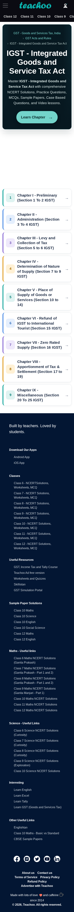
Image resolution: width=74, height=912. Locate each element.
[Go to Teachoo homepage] (35, 5)
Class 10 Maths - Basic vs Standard (36, 833)
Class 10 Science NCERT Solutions (37, 771)
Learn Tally (21, 801)
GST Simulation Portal (28, 590)
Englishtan (20, 827)
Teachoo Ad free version (29, 572)
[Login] (65, 5)
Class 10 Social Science (29, 627)
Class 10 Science (25, 616)
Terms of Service (26, 877)
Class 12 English (25, 639)
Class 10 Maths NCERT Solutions (35, 698)
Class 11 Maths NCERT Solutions (35, 704)
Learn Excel (21, 795)
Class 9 (60, 16)
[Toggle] (6, 6)
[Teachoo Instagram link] (27, 858)
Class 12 (10, 16)
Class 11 (27, 16)
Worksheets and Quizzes (30, 578)
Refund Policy (37, 881)
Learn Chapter (37, 117)
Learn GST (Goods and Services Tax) (37, 807)
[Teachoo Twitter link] (37, 858)
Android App (22, 457)
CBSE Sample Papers (28, 839)
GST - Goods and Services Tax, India (37, 33)
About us (28, 872)
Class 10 (43, 16)
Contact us (44, 872)
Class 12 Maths (24, 633)
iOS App (19, 462)
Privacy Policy (50, 877)
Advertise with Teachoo (37, 885)
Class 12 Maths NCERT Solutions (35, 710)
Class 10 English (25, 622)
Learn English (23, 789)
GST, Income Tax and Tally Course (36, 567)
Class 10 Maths (24, 610)
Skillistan (20, 584)
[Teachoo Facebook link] (17, 858)
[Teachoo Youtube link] (47, 858)
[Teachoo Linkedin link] (57, 858)
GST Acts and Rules (38, 38)
